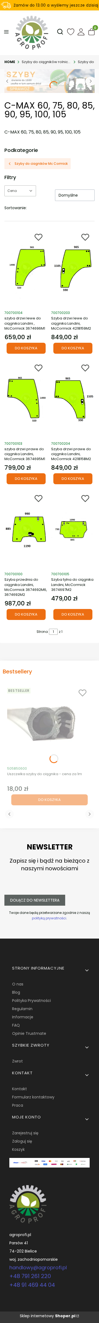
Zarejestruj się (25, 1133)
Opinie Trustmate (29, 1033)
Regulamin (22, 1009)
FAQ (16, 1025)
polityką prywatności (49, 918)
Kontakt (19, 1089)
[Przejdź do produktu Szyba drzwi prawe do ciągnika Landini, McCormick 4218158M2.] (73, 399)
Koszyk (18, 1149)
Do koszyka (26, 348)
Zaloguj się (22, 1141)
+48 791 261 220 (30, 1276)
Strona (42, 631)
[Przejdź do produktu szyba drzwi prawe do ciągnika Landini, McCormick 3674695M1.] (26, 399)
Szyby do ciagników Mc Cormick (41, 163)
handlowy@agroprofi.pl (38, 1267)
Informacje (22, 1017)
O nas (17, 984)
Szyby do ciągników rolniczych (46, 61)
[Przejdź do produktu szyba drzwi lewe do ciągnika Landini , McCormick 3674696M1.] (26, 268)
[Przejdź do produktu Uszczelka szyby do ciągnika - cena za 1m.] (49, 724)
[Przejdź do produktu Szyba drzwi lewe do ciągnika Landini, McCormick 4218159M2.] (73, 268)
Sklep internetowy (47, 1316)
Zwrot (17, 1061)
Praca (17, 1105)
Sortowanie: (15, 208)
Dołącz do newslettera (34, 900)
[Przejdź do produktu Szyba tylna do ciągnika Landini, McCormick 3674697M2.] (73, 529)
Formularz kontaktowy (33, 1097)
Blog (16, 992)
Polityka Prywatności (31, 1000)
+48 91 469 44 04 (32, 1285)
